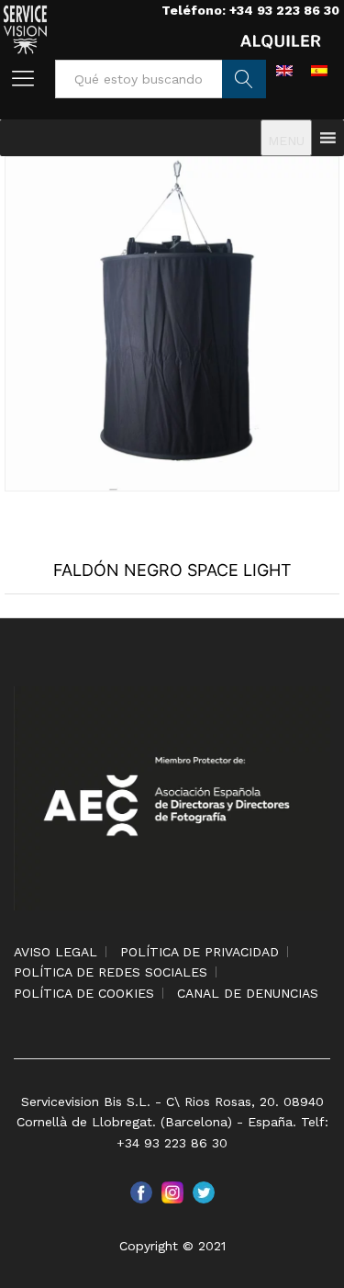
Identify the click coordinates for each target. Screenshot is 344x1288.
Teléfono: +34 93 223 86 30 (250, 10)
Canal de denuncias (247, 993)
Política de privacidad (199, 951)
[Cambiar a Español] (319, 70)
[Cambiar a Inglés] (284, 70)
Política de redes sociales (110, 972)
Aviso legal (55, 951)
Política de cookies (84, 993)
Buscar (244, 79)
